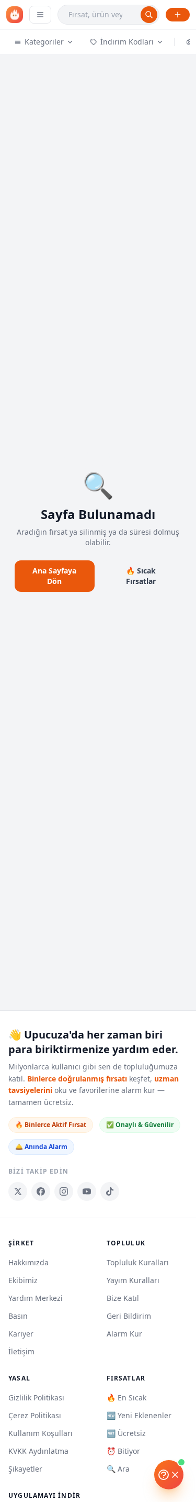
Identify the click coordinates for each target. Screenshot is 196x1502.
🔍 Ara (118, 1469)
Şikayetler (25, 1469)
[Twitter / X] (17, 1191)
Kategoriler (44, 42)
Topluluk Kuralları (138, 1262)
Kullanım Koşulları (40, 1433)
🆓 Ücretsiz (126, 1433)
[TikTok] (109, 1191)
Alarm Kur (124, 1334)
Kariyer (20, 1334)
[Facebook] (40, 1191)
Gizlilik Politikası (36, 1397)
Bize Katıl (123, 1298)
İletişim (21, 1351)
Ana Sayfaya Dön (54, 576)
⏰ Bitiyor (123, 1451)
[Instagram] (63, 1191)
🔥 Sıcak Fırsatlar (141, 576)
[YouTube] (86, 1191)
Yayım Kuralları (133, 1280)
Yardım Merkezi (35, 1298)
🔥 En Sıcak (126, 1397)
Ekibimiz (23, 1280)
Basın (18, 1316)
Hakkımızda (28, 1262)
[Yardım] (168, 1474)
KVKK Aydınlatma (38, 1451)
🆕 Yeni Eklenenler (139, 1415)
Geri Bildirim (129, 1316)
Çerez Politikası (34, 1415)
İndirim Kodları (127, 42)
